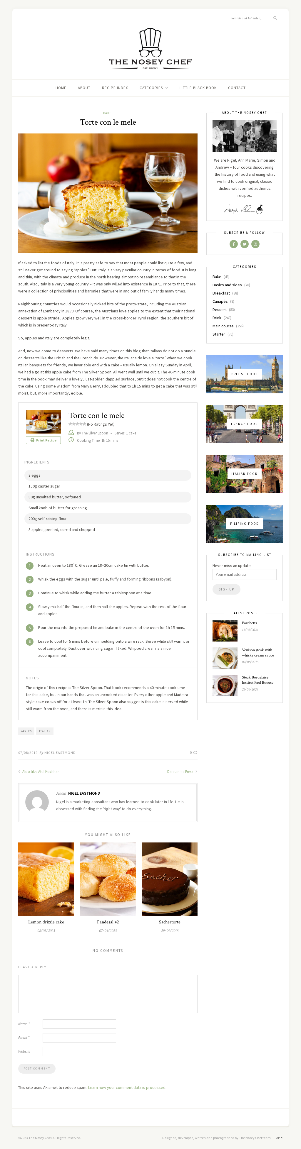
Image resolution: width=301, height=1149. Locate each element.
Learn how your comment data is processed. (127, 1087)
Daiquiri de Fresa (180, 771)
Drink (217, 317)
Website (24, 1051)
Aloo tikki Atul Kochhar (40, 771)
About (84, 87)
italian (45, 731)
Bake (107, 113)
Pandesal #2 (108, 922)
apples (26, 731)
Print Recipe (46, 440)
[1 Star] (70, 424)
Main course (223, 326)
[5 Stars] (84, 424)
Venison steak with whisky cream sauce (258, 652)
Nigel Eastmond (60, 752)
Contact (237, 87)
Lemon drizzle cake (46, 922)
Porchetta (249, 623)
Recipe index (115, 87)
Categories (151, 87)
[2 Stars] (74, 424)
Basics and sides (227, 284)
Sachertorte (169, 922)
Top (277, 1138)
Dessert (220, 309)
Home (61, 87)
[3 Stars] (77, 424)
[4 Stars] (81, 424)
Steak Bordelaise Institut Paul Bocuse (257, 680)
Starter (219, 334)
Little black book (198, 87)
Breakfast (221, 293)
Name (24, 1023)
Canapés (220, 301)
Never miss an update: (232, 565)
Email (23, 1037)
